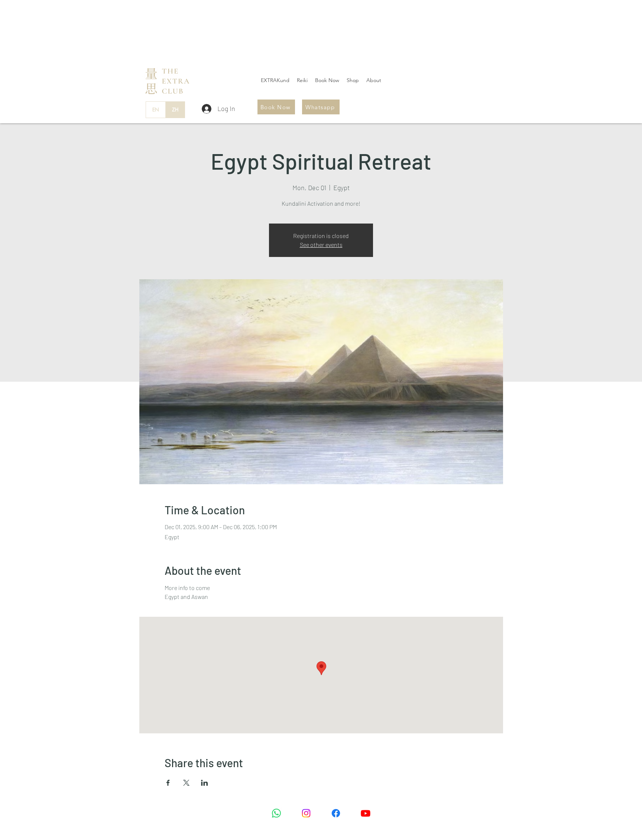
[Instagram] (306, 813)
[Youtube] (365, 813)
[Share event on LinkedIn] (204, 783)
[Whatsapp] (276, 813)
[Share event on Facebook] (168, 783)
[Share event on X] (186, 783)
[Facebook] (335, 813)
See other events (321, 244)
